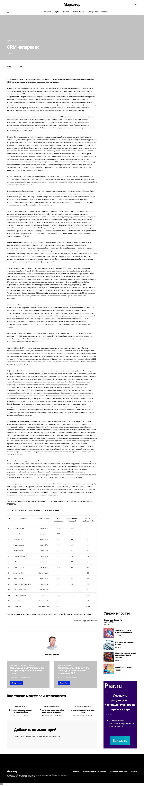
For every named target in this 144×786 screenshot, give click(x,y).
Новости (104, 12)
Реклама (66, 12)
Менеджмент (93, 12)
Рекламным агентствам (118, 771)
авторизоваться (54, 736)
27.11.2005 (58, 716)
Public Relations (78, 12)
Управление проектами (14, 41)
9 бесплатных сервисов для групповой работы (20, 711)
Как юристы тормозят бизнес (124, 643)
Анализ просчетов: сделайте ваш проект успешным (52, 711)
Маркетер (72, 4)
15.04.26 (106, 625)
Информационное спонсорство (94, 771)
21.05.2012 (27, 716)
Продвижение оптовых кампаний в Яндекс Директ (125, 655)
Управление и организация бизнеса (22, 665)
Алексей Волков (52, 655)
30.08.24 (118, 647)
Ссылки (134, 771)
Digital (57, 12)
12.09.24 (118, 635)
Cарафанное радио (123, 667)
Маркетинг (47, 12)
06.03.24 (118, 660)
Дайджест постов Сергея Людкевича (123, 631)
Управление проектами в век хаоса (83, 711)
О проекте (75, 771)
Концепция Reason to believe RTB (113, 621)
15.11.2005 (10, 53)
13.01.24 (118, 670)
